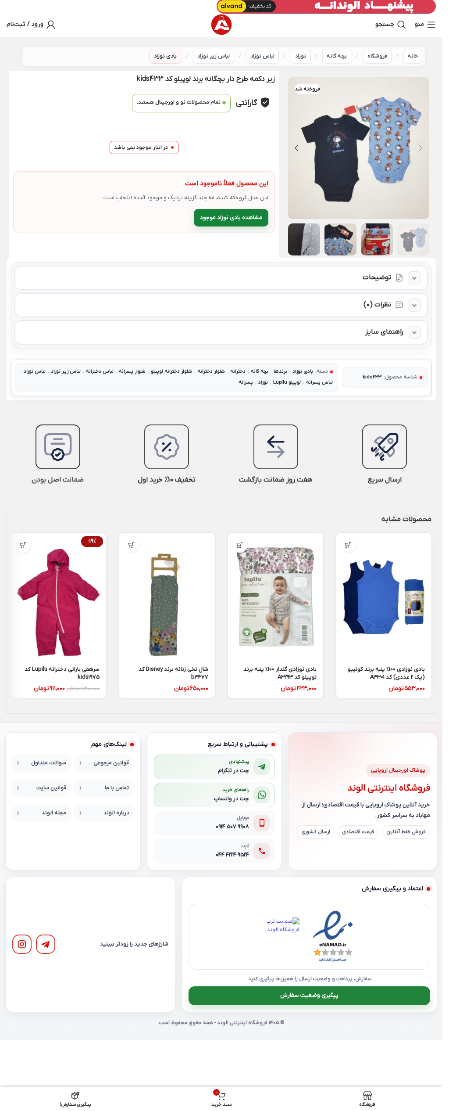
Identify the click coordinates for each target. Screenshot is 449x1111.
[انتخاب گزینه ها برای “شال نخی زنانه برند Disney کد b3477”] (131, 545)
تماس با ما (117, 787)
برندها (280, 371)
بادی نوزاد (165, 56)
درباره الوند (116, 812)
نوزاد (300, 56)
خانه (413, 56)
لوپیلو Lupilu (287, 382)
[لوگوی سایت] (221, 24)
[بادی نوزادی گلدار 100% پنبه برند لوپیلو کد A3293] (275, 596)
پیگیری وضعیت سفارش (309, 995)
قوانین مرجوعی (111, 762)
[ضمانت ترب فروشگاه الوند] (280, 936)
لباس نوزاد (262, 56)
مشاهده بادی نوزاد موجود (231, 217)
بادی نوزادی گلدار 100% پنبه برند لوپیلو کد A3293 (280, 673)
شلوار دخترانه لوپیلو (171, 371)
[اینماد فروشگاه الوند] (332, 936)
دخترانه (238, 371)
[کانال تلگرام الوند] (45, 944)
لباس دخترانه (100, 371)
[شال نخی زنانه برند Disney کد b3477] (166, 596)
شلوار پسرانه (132, 371)
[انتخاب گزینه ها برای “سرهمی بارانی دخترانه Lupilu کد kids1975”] (23, 545)
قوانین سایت (51, 787)
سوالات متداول (48, 762)
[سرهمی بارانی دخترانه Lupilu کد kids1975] (58, 596)
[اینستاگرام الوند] (22, 944)
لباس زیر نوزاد (213, 56)
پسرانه (246, 382)
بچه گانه (337, 56)
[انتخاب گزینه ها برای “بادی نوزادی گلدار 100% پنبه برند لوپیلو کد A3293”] (240, 545)
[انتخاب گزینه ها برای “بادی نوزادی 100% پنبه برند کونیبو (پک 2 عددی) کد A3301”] (348, 545)
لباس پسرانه (319, 382)
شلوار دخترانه (211, 371)
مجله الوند (54, 812)
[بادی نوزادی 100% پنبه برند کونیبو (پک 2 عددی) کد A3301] (383, 596)
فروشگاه (377, 56)
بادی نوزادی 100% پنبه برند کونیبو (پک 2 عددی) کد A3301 (386, 673)
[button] (420, 148)
